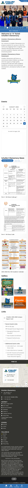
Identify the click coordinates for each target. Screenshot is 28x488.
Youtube (4, 439)
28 (20, 123)
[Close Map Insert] (24, 369)
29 (24, 123)
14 (20, 117)
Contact (4, 426)
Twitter (4, 436)
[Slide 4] (12, 28)
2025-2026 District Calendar (15, 350)
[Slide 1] (5, 28)
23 (3, 123)
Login (14, 478)
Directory (5, 424)
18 (10, 120)
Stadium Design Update (8, 403)
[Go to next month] (24, 107)
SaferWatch (5, 409)
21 (20, 120)
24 (7, 123)
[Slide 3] (9, 28)
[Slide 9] (23, 28)
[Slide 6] (16, 28)
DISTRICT (4, 402)
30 (3, 126)
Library (4, 428)
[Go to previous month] (3, 107)
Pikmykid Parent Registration (15, 329)
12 (14, 117)
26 (14, 123)
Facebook (5, 437)
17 (7, 120)
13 (17, 117)
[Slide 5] (14, 28)
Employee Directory (7, 413)
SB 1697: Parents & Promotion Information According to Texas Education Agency (15, 354)
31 (7, 126)
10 (7, 117)
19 (14, 120)
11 (10, 117)
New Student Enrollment (14, 335)
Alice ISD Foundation (7, 407)
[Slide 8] (20, 28)
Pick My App (10, 326)
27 (17, 123)
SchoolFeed (22, 482)
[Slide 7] (18, 28)
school (4, 422)
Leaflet (17, 386)
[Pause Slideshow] (27, 27)
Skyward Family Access (13, 338)
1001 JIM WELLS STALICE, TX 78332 (8, 393)
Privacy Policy (6, 415)
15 (24, 117)
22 (24, 120)
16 (3, 120)
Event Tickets (6, 405)
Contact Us (5, 411)
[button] (26, 382)
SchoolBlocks (16, 482)
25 (10, 123)
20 (17, 120)
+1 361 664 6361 (10, 380)
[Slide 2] (7, 28)
